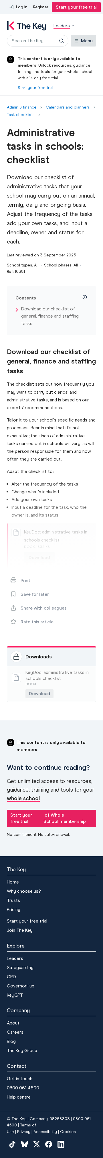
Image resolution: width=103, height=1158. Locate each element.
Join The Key (20, 930)
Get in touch (19, 1078)
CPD (11, 976)
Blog (11, 1041)
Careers (15, 1032)
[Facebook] (48, 1144)
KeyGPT (15, 995)
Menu (87, 40)
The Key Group (22, 1050)
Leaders (15, 958)
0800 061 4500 (23, 1088)
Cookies (68, 1131)
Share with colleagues (44, 608)
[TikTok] (12, 1144)
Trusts (13, 900)
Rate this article (37, 622)
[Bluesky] (24, 1144)
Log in (21, 7)
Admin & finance (22, 107)
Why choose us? (24, 891)
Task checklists (21, 115)
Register (40, 7)
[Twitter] (36, 1144)
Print (25, 580)
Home (13, 882)
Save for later (35, 594)
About (13, 1023)
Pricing (13, 909)
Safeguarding (20, 967)
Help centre (19, 1097)
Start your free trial (76, 7)
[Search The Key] (62, 41)
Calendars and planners (68, 107)
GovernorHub (20, 986)
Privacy (23, 1131)
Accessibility (45, 1131)
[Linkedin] (61, 1144)
